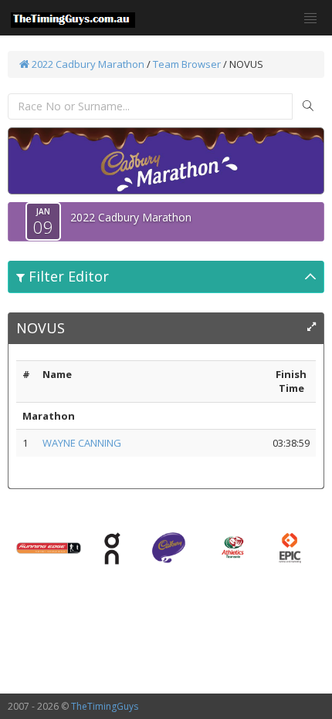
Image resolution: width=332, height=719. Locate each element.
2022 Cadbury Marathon (86, 64)
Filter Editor (67, 276)
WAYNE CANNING (81, 443)
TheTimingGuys (104, 706)
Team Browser (187, 64)
